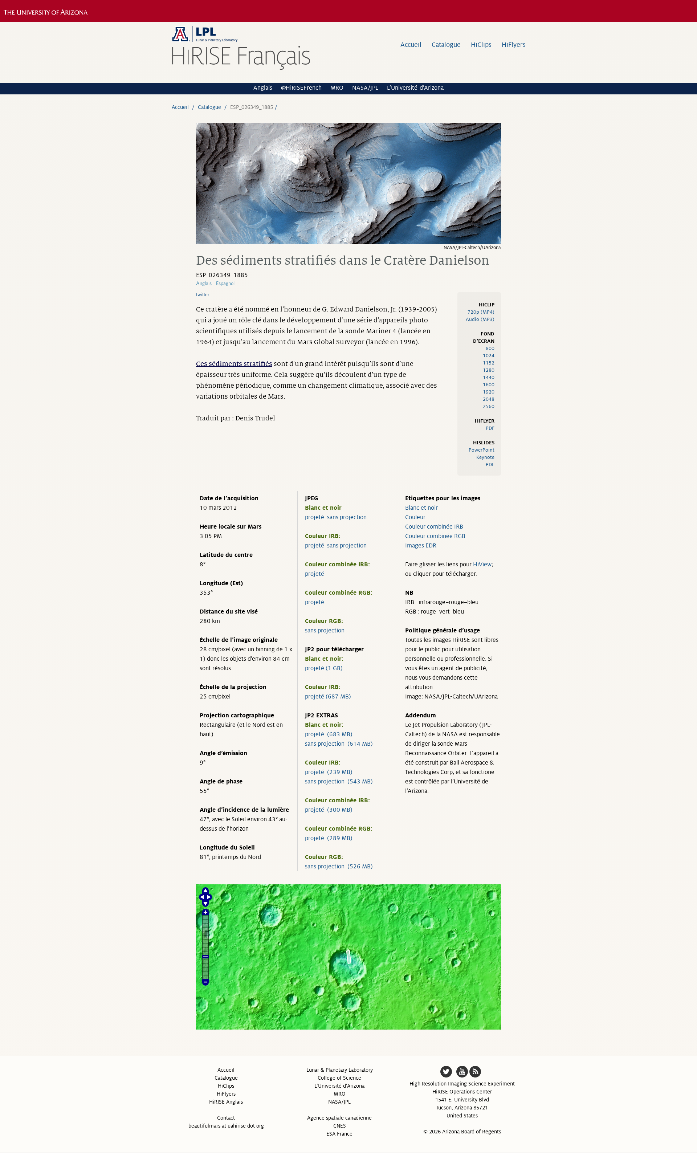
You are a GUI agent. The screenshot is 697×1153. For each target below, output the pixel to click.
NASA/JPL (365, 88)
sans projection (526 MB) (339, 866)
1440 (488, 377)
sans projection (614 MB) (339, 744)
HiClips (481, 44)
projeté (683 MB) (328, 734)
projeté (314, 517)
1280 (488, 370)
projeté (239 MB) (328, 772)
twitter (202, 294)
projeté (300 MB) (328, 810)
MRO (336, 88)
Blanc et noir (421, 508)
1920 (488, 392)
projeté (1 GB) (324, 668)
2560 (488, 406)
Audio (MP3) (480, 319)
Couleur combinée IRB (434, 526)
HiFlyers (514, 44)
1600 (488, 384)
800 (490, 348)
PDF (490, 428)
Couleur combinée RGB (435, 536)
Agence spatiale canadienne (339, 1118)
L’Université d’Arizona (415, 88)
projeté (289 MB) (328, 838)
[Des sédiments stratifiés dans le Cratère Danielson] (348, 242)
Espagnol (225, 283)
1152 (488, 363)
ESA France (339, 1134)
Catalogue (446, 44)
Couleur (415, 517)
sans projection (347, 517)
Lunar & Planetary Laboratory (339, 1070)
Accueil (410, 44)
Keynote (485, 457)
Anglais (262, 88)
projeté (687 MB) (328, 696)
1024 (488, 355)
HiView (482, 564)
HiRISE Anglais (226, 1102)
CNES (339, 1126)
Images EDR (420, 545)
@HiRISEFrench (301, 88)
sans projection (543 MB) (339, 781)
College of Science (339, 1078)
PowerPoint (481, 450)
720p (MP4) (481, 312)
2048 (488, 399)
